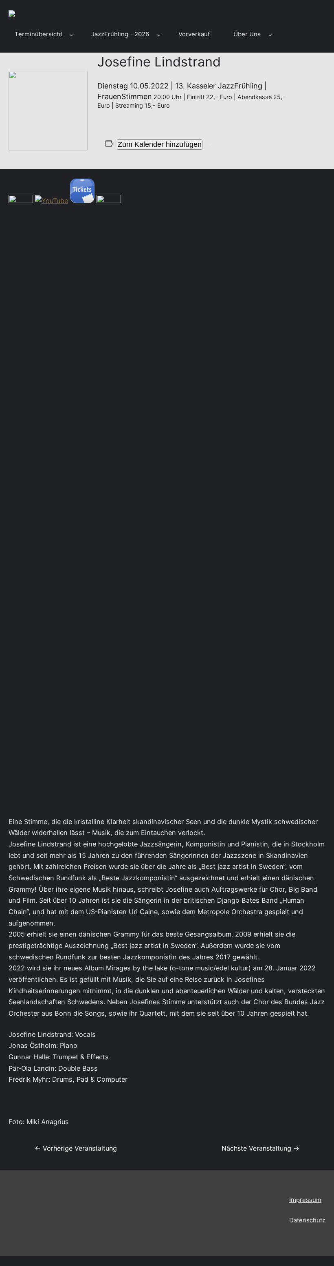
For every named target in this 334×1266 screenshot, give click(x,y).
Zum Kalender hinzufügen (160, 144)
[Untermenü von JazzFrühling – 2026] (158, 35)
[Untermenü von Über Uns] (270, 35)
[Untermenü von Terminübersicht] (71, 35)
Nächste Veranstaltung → (260, 1148)
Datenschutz (307, 1220)
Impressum (305, 1200)
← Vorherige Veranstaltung (76, 1148)
